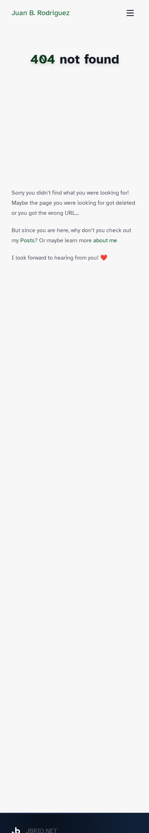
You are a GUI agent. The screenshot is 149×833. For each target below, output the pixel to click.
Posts (27, 240)
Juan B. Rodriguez (40, 12)
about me (105, 240)
